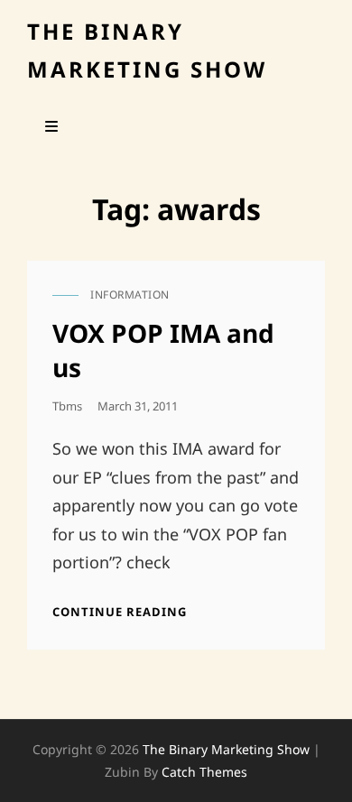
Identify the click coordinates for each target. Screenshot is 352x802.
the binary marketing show (226, 749)
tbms (67, 406)
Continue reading (119, 612)
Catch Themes (204, 771)
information (130, 294)
